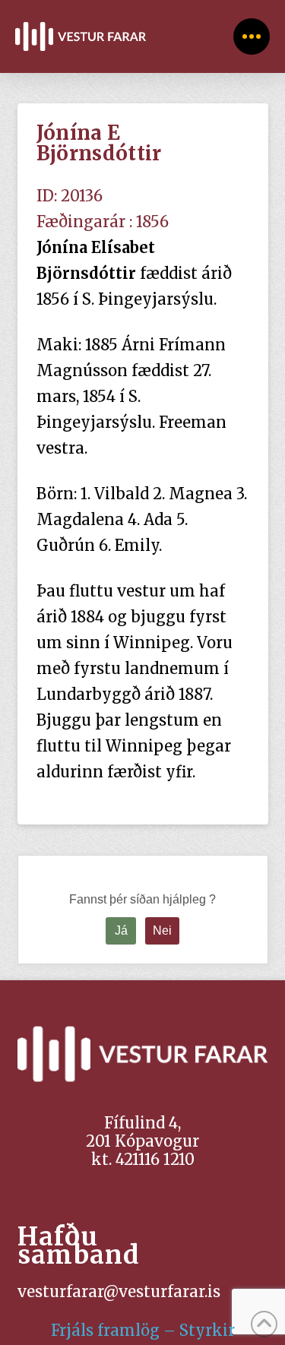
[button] (251, 36)
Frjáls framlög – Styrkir (143, 1330)
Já (121, 930)
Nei (162, 930)
